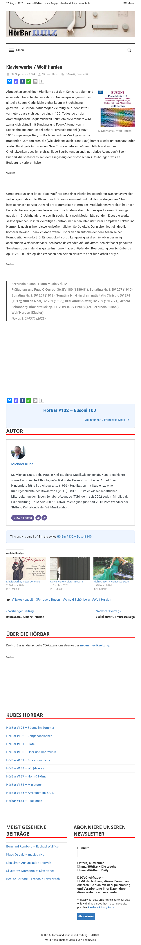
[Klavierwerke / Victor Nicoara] (70, 568)
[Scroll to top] (134, 938)
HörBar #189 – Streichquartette (28, 760)
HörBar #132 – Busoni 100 (74, 536)
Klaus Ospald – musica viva (25, 854)
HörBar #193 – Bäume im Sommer (30, 727)
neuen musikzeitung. (95, 645)
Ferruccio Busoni (49, 599)
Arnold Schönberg (77, 599)
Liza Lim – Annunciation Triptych (28, 863)
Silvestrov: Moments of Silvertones (30, 871)
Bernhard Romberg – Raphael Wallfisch (33, 846)
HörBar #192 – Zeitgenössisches (29, 736)
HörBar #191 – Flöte (20, 744)
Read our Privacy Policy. (101, 907)
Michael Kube (50, 74)
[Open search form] (129, 50)
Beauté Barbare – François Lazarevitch (33, 879)
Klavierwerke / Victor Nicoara (66, 581)
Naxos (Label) (23, 599)
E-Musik (70, 74)
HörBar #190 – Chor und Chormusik (31, 752)
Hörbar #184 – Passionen (24, 801)
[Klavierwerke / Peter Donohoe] (26, 568)
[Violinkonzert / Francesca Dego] (113, 568)
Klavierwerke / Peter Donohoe (23, 581)
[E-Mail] (38, 518)
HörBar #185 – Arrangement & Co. (30, 793)
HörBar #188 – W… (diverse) (25, 768)
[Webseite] (44, 518)
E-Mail (83, 848)
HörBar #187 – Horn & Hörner (27, 776)
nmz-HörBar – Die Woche (98, 866)
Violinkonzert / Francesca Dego (111, 581)
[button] (9, 81)
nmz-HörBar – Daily (94, 870)
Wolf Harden (102, 599)
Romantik (82, 74)
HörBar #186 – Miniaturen (24, 784)
